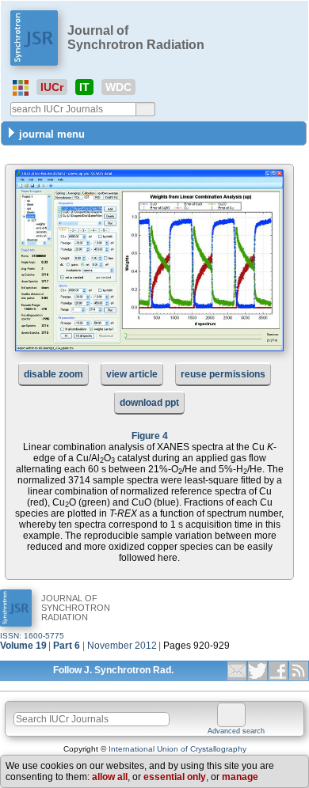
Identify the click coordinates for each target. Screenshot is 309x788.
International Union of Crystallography (177, 748)
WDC (118, 87)
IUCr (51, 87)
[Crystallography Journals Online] (21, 88)
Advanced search (236, 731)
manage (240, 776)
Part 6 (66, 645)
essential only (174, 776)
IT (84, 87)
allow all (110, 776)
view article (132, 374)
